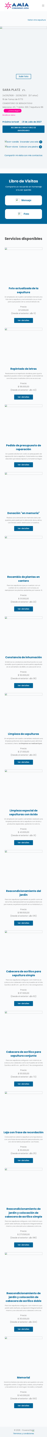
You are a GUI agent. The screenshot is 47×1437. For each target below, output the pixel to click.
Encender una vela (30, 141)
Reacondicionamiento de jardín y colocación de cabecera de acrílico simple (23, 1212)
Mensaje (26, 200)
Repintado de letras (23, 369)
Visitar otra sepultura (37, 20)
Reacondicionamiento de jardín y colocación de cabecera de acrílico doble (23, 1297)
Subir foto (23, 76)
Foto (26, 214)
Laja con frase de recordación (23, 1132)
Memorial (23, 1377)
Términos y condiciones (23, 1433)
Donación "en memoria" (23, 513)
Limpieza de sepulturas (23, 734)
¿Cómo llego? (14, 111)
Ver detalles (23, 320)
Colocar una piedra (30, 146)
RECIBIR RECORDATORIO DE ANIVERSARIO (23, 129)
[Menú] (43, 5)
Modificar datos (9, 115)
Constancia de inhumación (23, 657)
